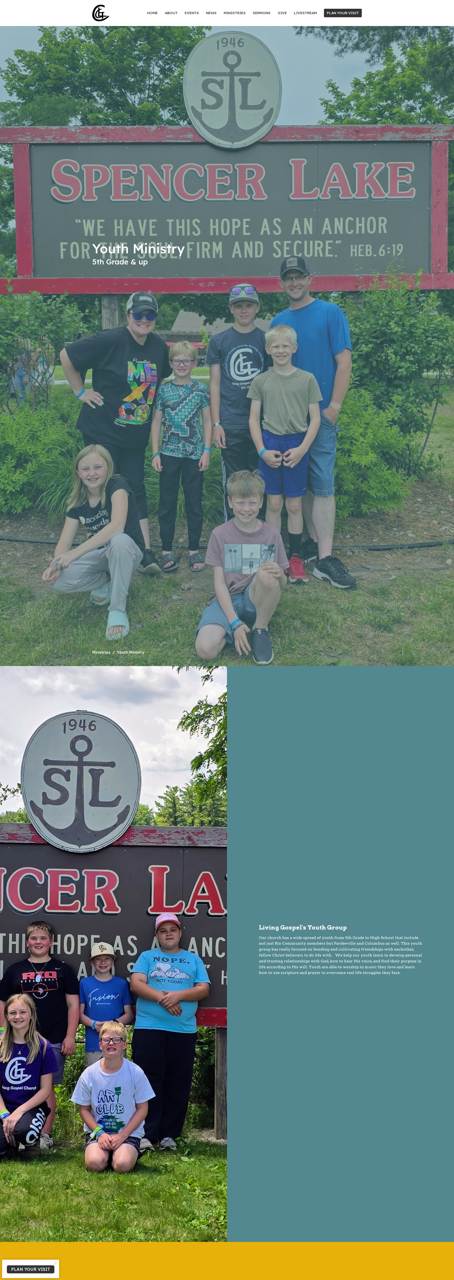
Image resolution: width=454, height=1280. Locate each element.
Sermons (262, 13)
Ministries (235, 13)
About (171, 13)
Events (192, 13)
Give (282, 13)
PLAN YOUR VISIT (343, 13)
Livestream (305, 13)
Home (152, 13)
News (211, 13)
